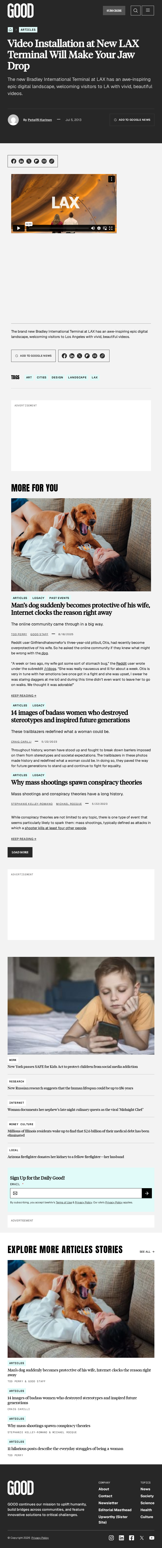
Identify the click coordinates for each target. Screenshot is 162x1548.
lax (95, 377)
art (29, 377)
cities (42, 377)
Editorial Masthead (115, 1510)
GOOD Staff (39, 634)
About (104, 1489)
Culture (146, 1517)
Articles (28, 30)
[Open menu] (148, 10)
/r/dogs (50, 668)
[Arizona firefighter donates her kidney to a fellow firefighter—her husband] (81, 1151)
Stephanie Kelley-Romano (32, 804)
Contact (105, 1496)
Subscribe (114, 10)
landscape (77, 377)
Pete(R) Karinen (40, 120)
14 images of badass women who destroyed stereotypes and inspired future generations (70, 716)
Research (16, 1081)
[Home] (10, 29)
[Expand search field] (135, 10)
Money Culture (21, 1124)
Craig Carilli (21, 741)
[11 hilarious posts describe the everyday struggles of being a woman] (81, 1448)
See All (145, 1251)
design (57, 377)
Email (17, 1184)
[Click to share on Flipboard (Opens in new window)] (36, 161)
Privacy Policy (83, 1202)
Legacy (38, 598)
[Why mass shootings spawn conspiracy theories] (81, 1425)
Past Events (59, 598)
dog (44, 653)
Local (14, 1150)
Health (146, 1510)
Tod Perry (19, 634)
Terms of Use (64, 1202)
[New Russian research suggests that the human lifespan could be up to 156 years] (81, 1082)
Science (147, 1503)
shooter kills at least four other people (55, 828)
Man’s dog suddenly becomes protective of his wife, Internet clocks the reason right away (80, 608)
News (145, 1489)
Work (13, 1060)
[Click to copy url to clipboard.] (51, 161)
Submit (148, 1194)
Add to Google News (134, 120)
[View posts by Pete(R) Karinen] (13, 120)
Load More (20, 852)
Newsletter (108, 1503)
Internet (16, 1103)
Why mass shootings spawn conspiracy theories (76, 782)
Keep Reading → (23, 696)
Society (147, 1496)
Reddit (121, 663)
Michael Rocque (69, 804)
